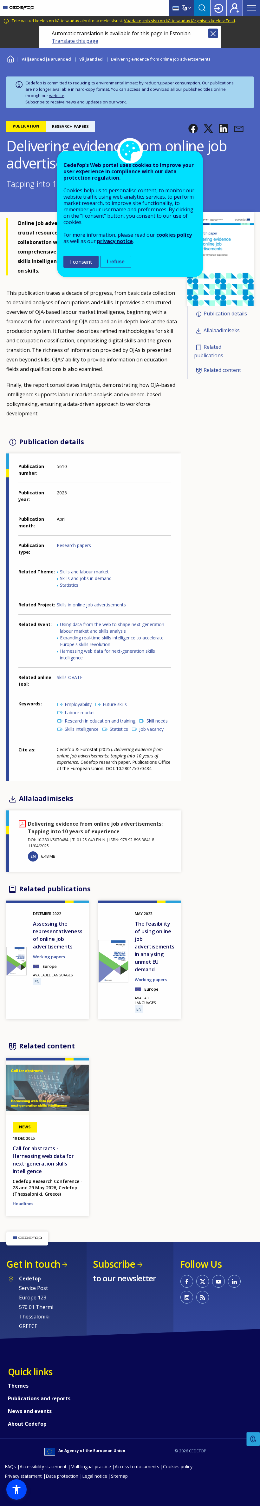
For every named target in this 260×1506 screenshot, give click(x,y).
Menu (251, 7)
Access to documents (137, 1466)
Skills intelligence (82, 729)
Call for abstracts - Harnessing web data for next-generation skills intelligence (43, 1160)
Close (213, 33)
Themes (18, 1385)
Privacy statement (23, 1476)
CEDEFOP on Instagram (186, 1297)
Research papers (74, 545)
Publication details (225, 313)
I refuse (116, 261)
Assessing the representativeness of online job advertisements (57, 935)
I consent (81, 261)
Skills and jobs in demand (86, 578)
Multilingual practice (90, 1466)
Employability (78, 704)
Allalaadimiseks (222, 330)
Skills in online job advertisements (91, 605)
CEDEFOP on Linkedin (234, 1281)
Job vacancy (151, 729)
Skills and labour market (84, 572)
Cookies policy (177, 1466)
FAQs (10, 1466)
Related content (222, 370)
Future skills (115, 704)
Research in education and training (100, 721)
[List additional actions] (189, 8)
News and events (30, 1411)
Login (218, 8)
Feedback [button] (253, 1439)
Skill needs (157, 721)
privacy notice (115, 241)
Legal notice (94, 1476)
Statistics (69, 585)
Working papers (49, 957)
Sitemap (119, 1476)
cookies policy (174, 234)
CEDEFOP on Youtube (218, 1281)
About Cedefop (27, 1423)
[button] (193, 128)
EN (33, 856)
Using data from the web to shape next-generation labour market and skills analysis (112, 627)
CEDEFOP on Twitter (202, 1281)
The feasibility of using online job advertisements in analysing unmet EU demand (154, 946)
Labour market (80, 713)
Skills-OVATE (69, 677)
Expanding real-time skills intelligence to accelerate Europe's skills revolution (112, 641)
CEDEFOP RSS (202, 1297)
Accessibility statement (43, 1466)
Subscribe (35, 102)
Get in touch (33, 1264)
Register (235, 8)
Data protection (62, 1476)
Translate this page (75, 40)
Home (10, 58)
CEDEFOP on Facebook (186, 1281)
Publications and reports (39, 1398)
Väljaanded (91, 59)
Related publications (208, 351)
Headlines (23, 1203)
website (56, 95)
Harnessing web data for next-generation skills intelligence (107, 654)
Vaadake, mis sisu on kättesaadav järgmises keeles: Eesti (179, 20)
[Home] (18, 8)
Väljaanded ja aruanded (46, 59)
